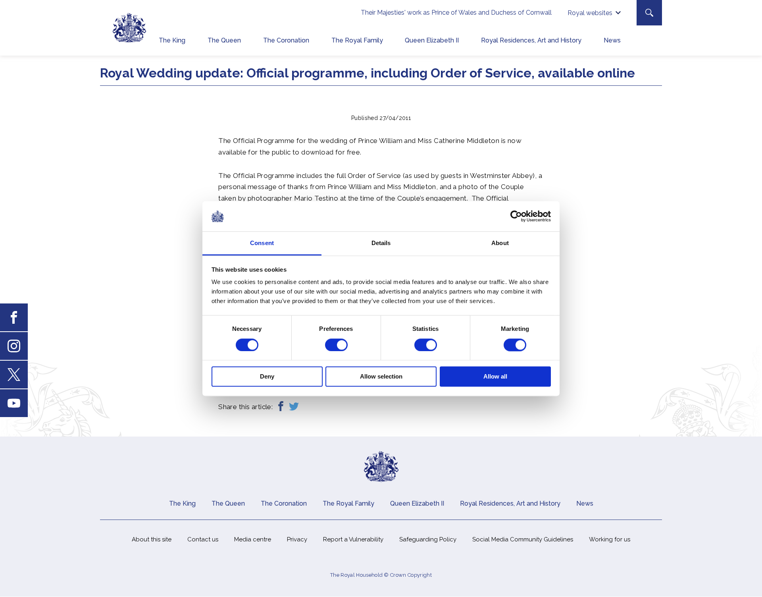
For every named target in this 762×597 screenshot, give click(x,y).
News (612, 40)
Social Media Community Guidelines (522, 539)
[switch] (336, 344)
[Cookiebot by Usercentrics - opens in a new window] (516, 216)
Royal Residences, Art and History (531, 40)
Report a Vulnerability (353, 539)
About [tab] (500, 243)
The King (172, 40)
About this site (151, 539)
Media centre (252, 539)
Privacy (297, 539)
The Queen (224, 40)
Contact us (202, 539)
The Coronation (286, 40)
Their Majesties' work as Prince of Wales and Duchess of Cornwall (456, 12)
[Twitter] (294, 407)
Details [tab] (381, 243)
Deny (267, 376)
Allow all (495, 376)
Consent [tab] (262, 243)
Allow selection (381, 376)
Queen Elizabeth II (432, 40)
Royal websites (590, 13)
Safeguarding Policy (427, 539)
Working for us (609, 539)
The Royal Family (357, 40)
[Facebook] (281, 407)
